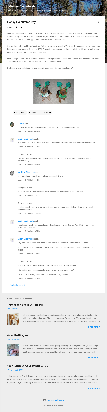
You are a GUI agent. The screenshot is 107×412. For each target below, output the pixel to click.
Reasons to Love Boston (40, 112)
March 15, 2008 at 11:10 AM (29, 195)
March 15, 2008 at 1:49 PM (29, 231)
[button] (98, 22)
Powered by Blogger (55, 400)
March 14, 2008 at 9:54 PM (29, 180)
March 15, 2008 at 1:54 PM (29, 254)
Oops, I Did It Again (17, 335)
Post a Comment (17, 285)
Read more (94, 327)
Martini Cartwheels (22, 6)
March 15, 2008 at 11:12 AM (29, 213)
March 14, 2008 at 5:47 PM (29, 131)
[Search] (103, 7)
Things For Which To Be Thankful (25, 304)
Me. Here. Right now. (26, 172)
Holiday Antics (20, 112)
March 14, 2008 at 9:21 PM (29, 164)
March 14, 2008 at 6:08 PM (29, 147)
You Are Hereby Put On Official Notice (27, 366)
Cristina (21, 123)
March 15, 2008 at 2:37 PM (29, 279)
